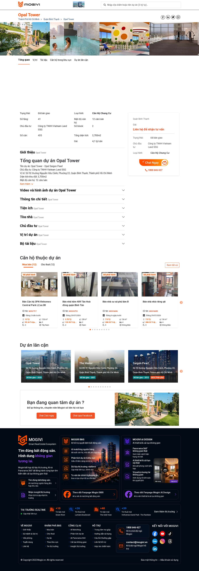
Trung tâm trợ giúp (102, 529)
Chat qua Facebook (82, 415)
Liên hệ (26, 546)
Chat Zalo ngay (46, 415)
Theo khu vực (52, 542)
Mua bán (50, 529)
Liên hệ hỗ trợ (100, 542)
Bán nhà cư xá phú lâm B (116, 301)
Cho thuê (50, 534)
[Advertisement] (99, 86)
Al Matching (76, 529)
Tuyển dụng (28, 542)
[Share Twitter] (173, 17)
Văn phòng (27, 538)
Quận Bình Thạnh (51, 19)
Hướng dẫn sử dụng (102, 534)
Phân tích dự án (77, 534)
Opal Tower (69, 19)
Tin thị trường (52, 546)
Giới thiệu (27, 529)
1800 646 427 (155, 170)
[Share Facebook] (162, 17)
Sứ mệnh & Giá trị (30, 534)
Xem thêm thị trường (164, 511)
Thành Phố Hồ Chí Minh (28, 19)
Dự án (49, 538)
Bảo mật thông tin (149, 560)
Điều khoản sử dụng (169, 560)
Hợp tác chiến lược (102, 546)
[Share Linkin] (168, 17)
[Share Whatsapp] (178, 17)
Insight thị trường (78, 546)
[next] (181, 302)
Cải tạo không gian (79, 542)
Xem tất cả (172, 265)
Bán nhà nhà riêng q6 (154, 301)
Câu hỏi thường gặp (102, 538)
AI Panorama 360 (78, 538)
